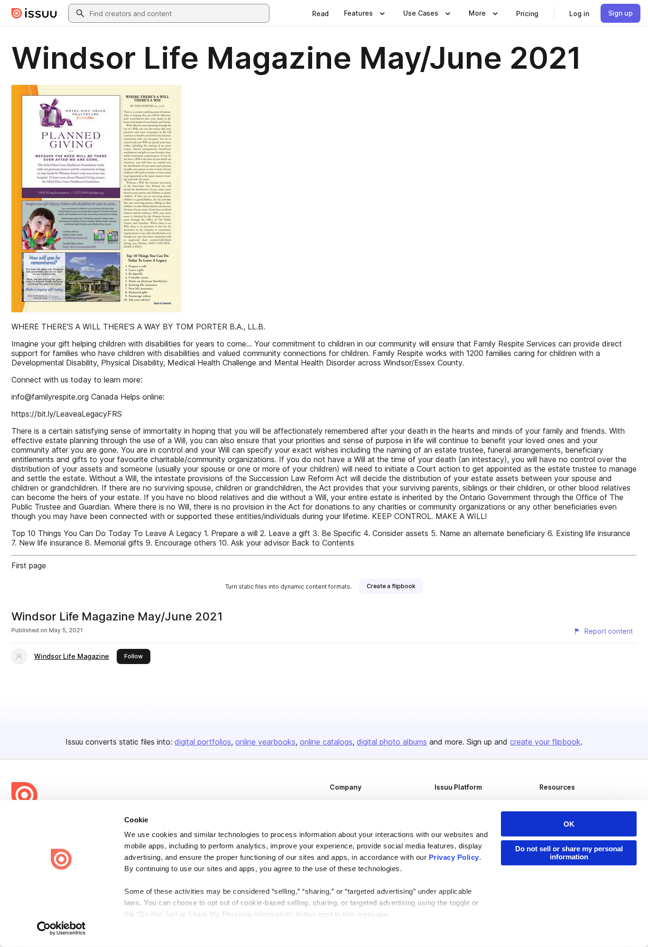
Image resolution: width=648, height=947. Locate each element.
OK (569, 824)
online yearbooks (265, 742)
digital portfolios (203, 742)
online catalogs (326, 742)
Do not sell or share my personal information (569, 853)
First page (28, 565)
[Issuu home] (34, 13)
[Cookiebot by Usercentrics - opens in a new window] (61, 928)
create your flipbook (545, 742)
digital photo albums (392, 742)
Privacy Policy (454, 857)
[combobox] (177, 13)
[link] (320, 13)
